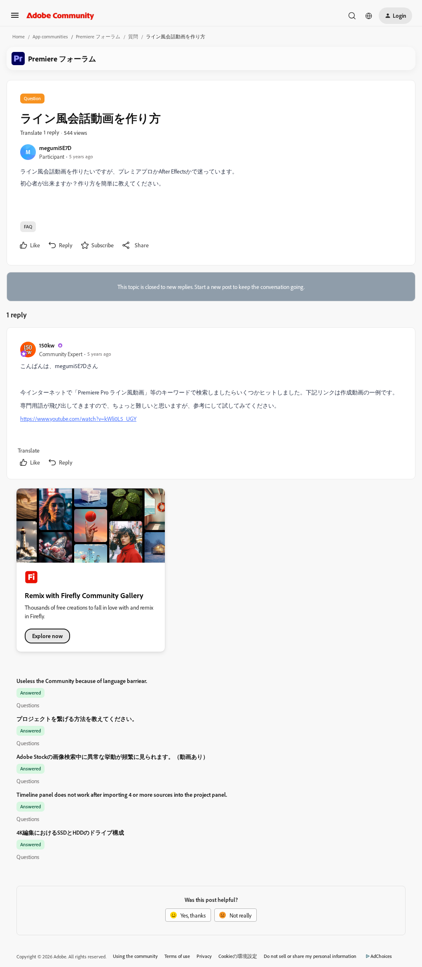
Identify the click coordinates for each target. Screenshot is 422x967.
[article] (210, 405)
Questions (27, 705)
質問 (133, 36)
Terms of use (177, 956)
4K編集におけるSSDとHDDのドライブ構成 (70, 832)
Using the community (135, 956)
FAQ (28, 226)
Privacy (204, 956)
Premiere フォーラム (98, 36)
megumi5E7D (55, 147)
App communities (50, 36)
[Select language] (368, 15)
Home (18, 36)
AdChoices (381, 956)
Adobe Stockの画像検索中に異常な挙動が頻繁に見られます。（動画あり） (112, 756)
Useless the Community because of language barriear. (81, 680)
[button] (15, 17)
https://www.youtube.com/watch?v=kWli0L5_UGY (78, 418)
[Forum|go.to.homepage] (60, 15)
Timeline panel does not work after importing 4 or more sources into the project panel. (121, 794)
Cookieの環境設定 (237, 956)
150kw (46, 345)
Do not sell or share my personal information (310, 956)
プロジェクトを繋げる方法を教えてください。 (77, 718)
